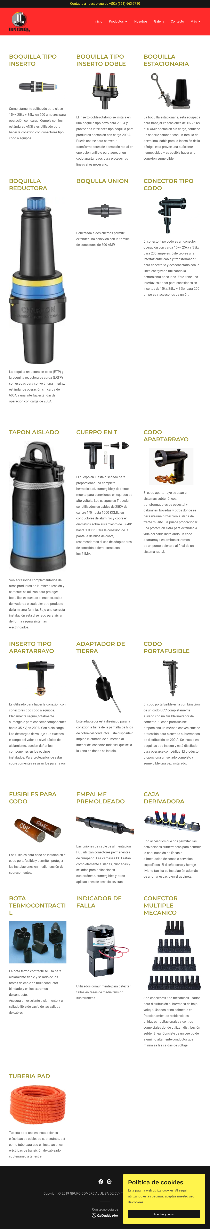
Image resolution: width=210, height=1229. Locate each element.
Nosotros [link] (140, 21)
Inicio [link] (98, 21)
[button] (118, 22)
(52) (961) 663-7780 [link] (125, 4)
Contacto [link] (177, 21)
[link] (19, 21)
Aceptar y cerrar (164, 1214)
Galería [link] (159, 21)
